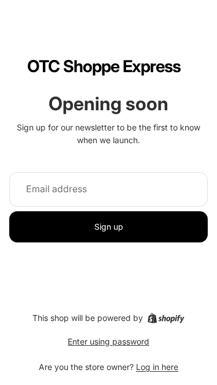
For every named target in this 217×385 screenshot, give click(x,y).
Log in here (157, 367)
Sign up (108, 226)
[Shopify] (166, 318)
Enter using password (108, 341)
